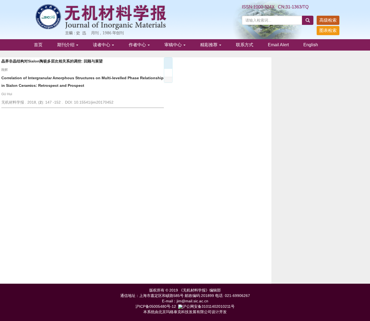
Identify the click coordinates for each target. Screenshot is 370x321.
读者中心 (102, 44)
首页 (38, 44)
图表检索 (328, 30)
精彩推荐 (209, 44)
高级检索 (328, 20)
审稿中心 (173, 44)
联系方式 (244, 44)
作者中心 (138, 44)
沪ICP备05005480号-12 (155, 306)
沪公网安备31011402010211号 (209, 306)
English (310, 44)
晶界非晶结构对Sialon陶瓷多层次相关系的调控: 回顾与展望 (52, 61)
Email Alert (278, 44)
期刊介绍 (66, 44)
